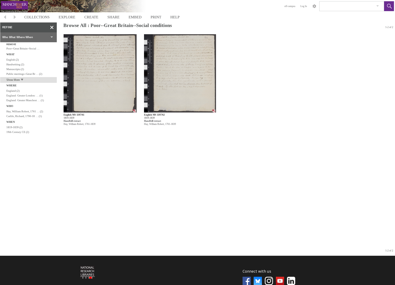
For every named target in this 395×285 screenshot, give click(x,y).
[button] (389, 6)
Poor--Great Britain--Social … (23, 48)
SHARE (113, 17)
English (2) (12, 59)
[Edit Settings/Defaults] (314, 6)
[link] (377, 6)
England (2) (13, 90)
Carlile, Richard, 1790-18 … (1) (24, 116)
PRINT (156, 17)
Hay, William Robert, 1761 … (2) (24, 111)
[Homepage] (77, 6)
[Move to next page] (15, 17)
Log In (303, 6)
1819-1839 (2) (14, 127)
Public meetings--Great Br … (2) (24, 73)
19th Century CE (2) (17, 132)
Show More (13, 79)
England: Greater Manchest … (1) (25, 100)
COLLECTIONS (37, 17)
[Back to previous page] (5, 17)
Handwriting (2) (15, 64)
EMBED (135, 17)
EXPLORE (67, 17)
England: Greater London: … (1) (24, 95)
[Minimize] (52, 27)
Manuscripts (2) (15, 69)
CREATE (91, 17)
